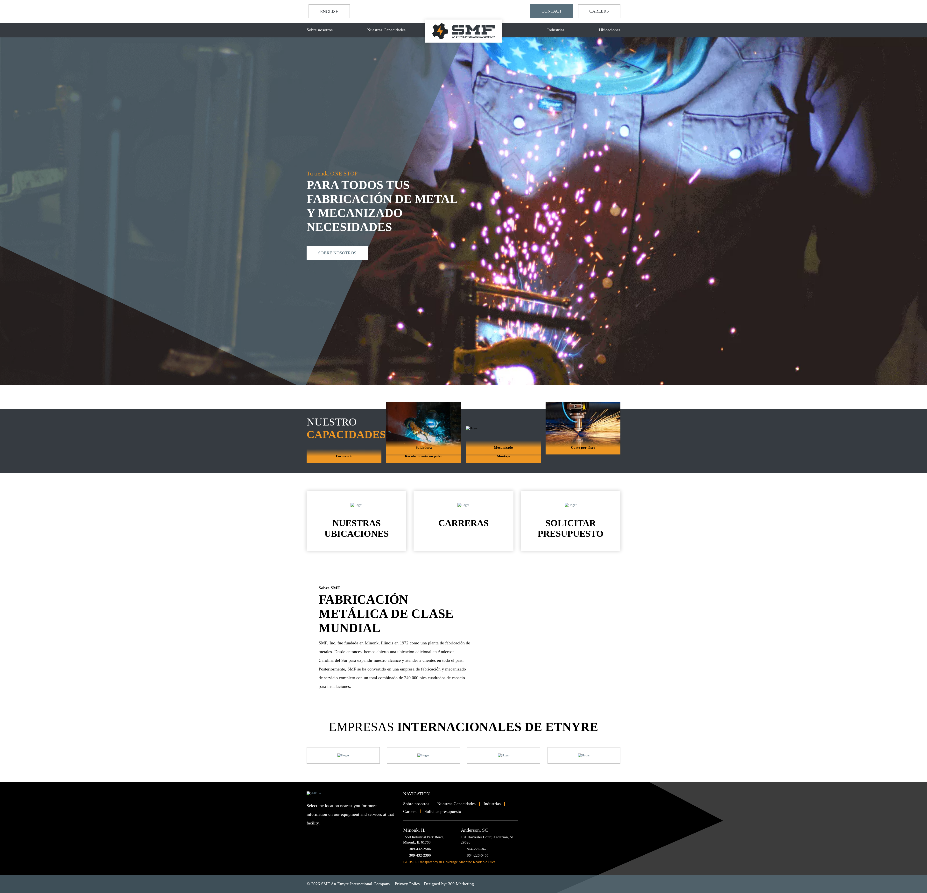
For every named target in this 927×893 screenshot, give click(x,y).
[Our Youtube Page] (310, 832)
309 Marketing (461, 883)
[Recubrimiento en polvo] (423, 461)
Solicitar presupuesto (442, 811)
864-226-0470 (478, 849)
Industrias (555, 30)
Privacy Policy (407, 883)
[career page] (343, 755)
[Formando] (344, 461)
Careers (599, 11)
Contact (551, 11)
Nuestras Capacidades (386, 30)
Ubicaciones (609, 30)
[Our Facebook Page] (318, 832)
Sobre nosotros (320, 30)
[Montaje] (503, 461)
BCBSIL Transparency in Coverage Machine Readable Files (449, 862)
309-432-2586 (420, 849)
